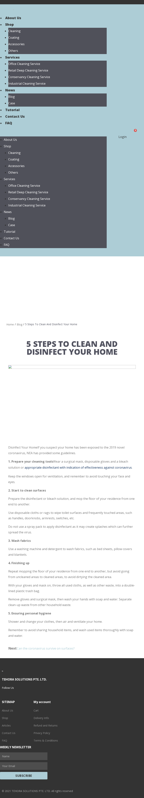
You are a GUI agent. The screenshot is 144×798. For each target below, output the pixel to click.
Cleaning (14, 31)
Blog (11, 97)
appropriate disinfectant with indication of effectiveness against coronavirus (78, 467)
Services (12, 57)
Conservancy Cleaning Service (29, 77)
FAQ (8, 123)
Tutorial (12, 110)
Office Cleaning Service (24, 64)
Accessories (16, 44)
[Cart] (133, 133)
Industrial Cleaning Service (27, 83)
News (10, 90)
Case (11, 103)
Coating (13, 37)
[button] (53, 133)
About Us (13, 18)
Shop (9, 24)
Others (13, 51)
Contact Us (15, 116)
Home (10, 324)
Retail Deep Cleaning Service (28, 70)
